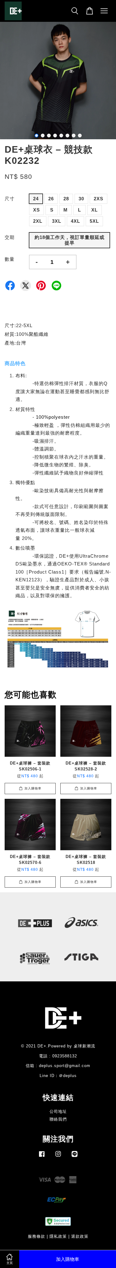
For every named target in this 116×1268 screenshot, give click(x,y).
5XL (94, 221)
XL (94, 209)
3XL (56, 221)
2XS (98, 198)
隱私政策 (58, 1236)
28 (66, 198)
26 (51, 198)
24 (36, 198)
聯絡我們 (58, 1119)
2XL (37, 221)
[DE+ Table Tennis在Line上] (74, 1157)
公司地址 (58, 1111)
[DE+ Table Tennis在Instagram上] (58, 1157)
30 (81, 198)
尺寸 (10, 198)
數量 (10, 259)
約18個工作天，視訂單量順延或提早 (70, 240)
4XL (75, 221)
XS (36, 209)
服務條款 (36, 1236)
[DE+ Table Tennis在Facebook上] (41, 1157)
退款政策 (79, 1236)
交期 (10, 237)
